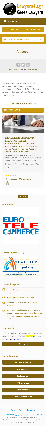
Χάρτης (14, 29)
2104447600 (25, 336)
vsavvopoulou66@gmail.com (19, 179)
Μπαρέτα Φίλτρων (12, 110)
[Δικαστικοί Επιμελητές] (7, 183)
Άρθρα (21, 410)
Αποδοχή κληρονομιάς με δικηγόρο (20, 298)
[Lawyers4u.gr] (23, 9)
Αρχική (13, 410)
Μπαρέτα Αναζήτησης (18, 39)
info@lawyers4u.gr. (14, 339)
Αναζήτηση (34, 29)
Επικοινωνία (31, 410)
